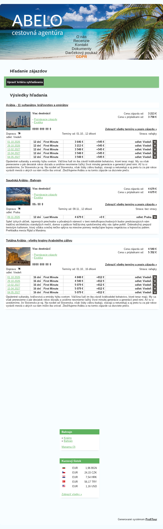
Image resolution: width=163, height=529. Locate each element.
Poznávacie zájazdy (45, 119)
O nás (81, 37)
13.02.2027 (13, 149)
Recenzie (81, 41)
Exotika (38, 122)
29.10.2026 (13, 145)
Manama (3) (68, 446)
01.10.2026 (13, 141)
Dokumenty (81, 49)
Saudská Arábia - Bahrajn (23, 180)
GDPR (81, 57)
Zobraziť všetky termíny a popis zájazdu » (131, 129)
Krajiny (68, 437)
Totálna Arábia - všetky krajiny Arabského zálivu (39, 240)
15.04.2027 (13, 153)
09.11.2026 (13, 217)
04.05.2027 (13, 156)
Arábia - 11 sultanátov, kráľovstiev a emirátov (37, 105)
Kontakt (81, 45)
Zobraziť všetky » (72, 494)
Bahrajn (68, 440)
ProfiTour (151, 519)
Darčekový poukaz (81, 53)
